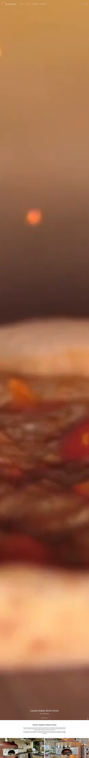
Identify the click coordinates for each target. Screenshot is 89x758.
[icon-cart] (87, 4)
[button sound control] (88, 719)
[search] (82, 4)
